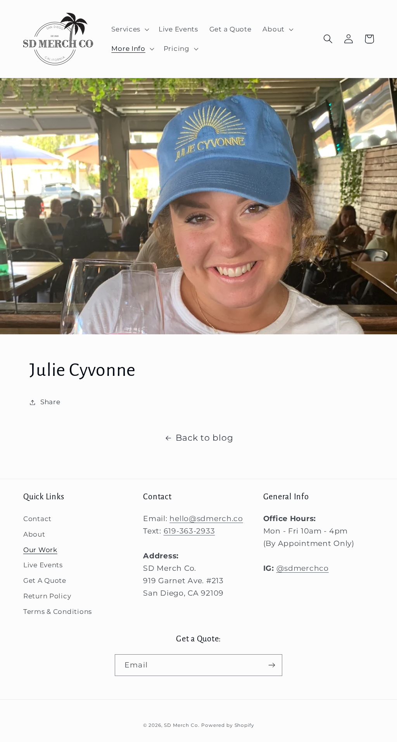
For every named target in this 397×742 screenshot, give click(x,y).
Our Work (40, 550)
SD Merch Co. (181, 725)
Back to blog (204, 438)
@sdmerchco (302, 568)
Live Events (43, 565)
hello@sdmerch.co (206, 518)
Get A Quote (44, 580)
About (34, 534)
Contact (37, 519)
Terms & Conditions (57, 611)
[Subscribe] (271, 665)
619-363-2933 (189, 530)
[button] (129, 29)
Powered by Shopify (227, 725)
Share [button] (50, 402)
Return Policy (47, 596)
